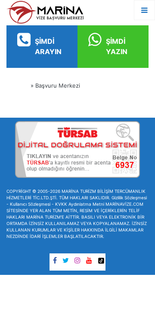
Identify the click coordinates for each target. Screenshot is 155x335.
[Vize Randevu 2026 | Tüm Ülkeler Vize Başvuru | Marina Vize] (45, 12)
